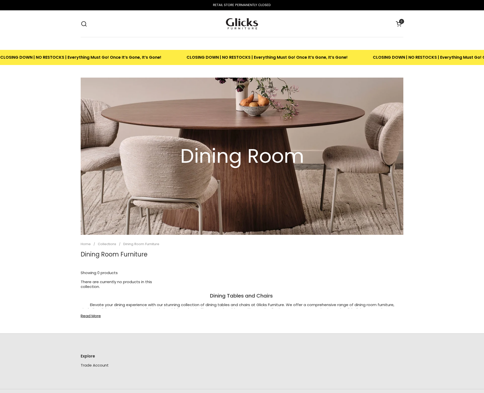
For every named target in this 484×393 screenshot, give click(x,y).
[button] (84, 24)
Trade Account (95, 365)
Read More (91, 315)
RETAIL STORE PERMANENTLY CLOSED (242, 5)
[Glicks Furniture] (242, 24)
